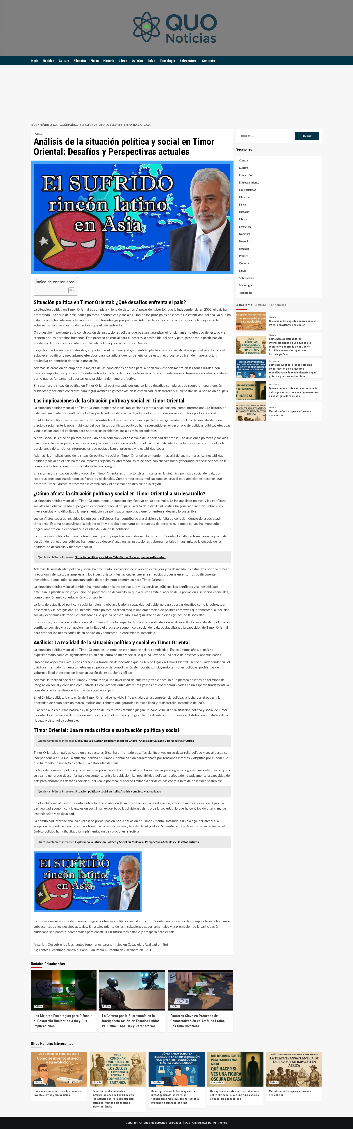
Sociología (245, 285)
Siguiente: (92, 950)
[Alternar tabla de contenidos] (70, 290)
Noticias (48, 61)
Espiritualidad (247, 190)
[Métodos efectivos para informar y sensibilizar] (251, 417)
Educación (245, 175)
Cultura (64, 61)
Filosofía (80, 61)
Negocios (245, 241)
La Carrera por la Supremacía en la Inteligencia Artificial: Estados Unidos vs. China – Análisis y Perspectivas (131, 1021)
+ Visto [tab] (260, 305)
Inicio (34, 61)
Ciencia (243, 160)
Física (94, 61)
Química (137, 61)
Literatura (245, 226)
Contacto (208, 61)
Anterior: (101, 944)
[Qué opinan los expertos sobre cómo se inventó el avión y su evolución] (251, 327)
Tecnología (167, 61)
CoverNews (199, 1122)
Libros (123, 61)
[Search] (320, 60)
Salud (151, 61)
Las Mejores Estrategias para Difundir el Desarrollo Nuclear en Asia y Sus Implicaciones (63, 1021)
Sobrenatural (188, 61)
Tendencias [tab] (277, 305)
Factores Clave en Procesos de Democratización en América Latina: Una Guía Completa (198, 1021)
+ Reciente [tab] (244, 305)
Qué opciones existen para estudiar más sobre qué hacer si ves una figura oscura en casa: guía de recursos (293, 392)
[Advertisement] (176, 93)
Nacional (244, 234)
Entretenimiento (249, 182)
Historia (108, 61)
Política (38, 134)
